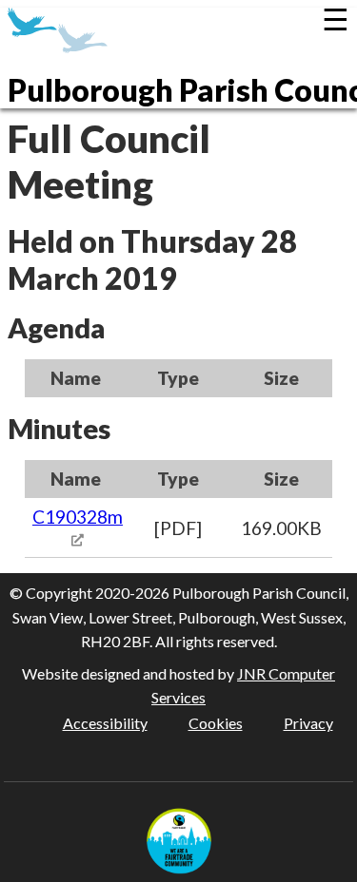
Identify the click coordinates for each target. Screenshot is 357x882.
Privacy (308, 723)
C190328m (77, 516)
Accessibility (105, 723)
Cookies (215, 723)
